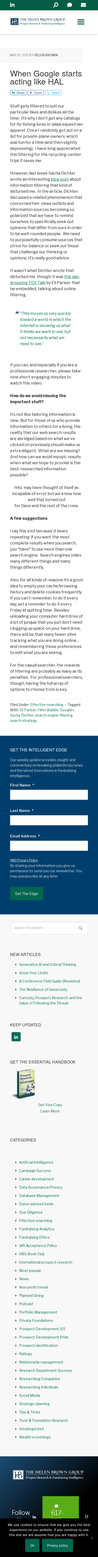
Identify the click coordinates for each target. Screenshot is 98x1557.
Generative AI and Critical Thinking (47, 964)
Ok (32, 1545)
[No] (91, 1537)
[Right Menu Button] (81, 22)
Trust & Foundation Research (43, 1420)
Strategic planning (34, 1404)
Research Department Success (45, 1370)
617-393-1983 (57, 1520)
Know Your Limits (33, 973)
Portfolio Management (38, 1312)
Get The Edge (26, 893)
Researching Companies (39, 1379)
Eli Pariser (28, 710)
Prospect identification (38, 1345)
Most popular (30, 1270)
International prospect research (45, 1262)
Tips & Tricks (29, 1412)
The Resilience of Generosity (43, 989)
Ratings (25, 1354)
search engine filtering (54, 715)
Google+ (67, 710)
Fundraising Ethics (34, 1237)
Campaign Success (35, 1170)
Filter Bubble (48, 710)
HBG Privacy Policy (24, 860)
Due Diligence (31, 1212)
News (24, 1279)
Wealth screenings (35, 1437)
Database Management (39, 1195)
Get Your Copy (50, 1105)
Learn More (50, 1111)
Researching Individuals (38, 1387)
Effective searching (46, 704)
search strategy (23, 720)
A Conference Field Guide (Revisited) (49, 981)
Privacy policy (57, 1545)
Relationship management (41, 1362)
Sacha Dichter (21, 715)
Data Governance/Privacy (40, 1187)
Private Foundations (36, 1320)
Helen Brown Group (37, 22)
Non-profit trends (33, 1287)
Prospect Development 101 (42, 1329)
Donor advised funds (36, 1204)
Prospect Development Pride (44, 1337)
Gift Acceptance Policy (38, 1245)
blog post (60, 179)
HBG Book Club (31, 1254)
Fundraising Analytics (37, 1229)
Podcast (26, 1304)
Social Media (29, 1395)
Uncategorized (31, 1429)
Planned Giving (31, 1295)
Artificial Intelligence (36, 1162)
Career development (36, 1179)
